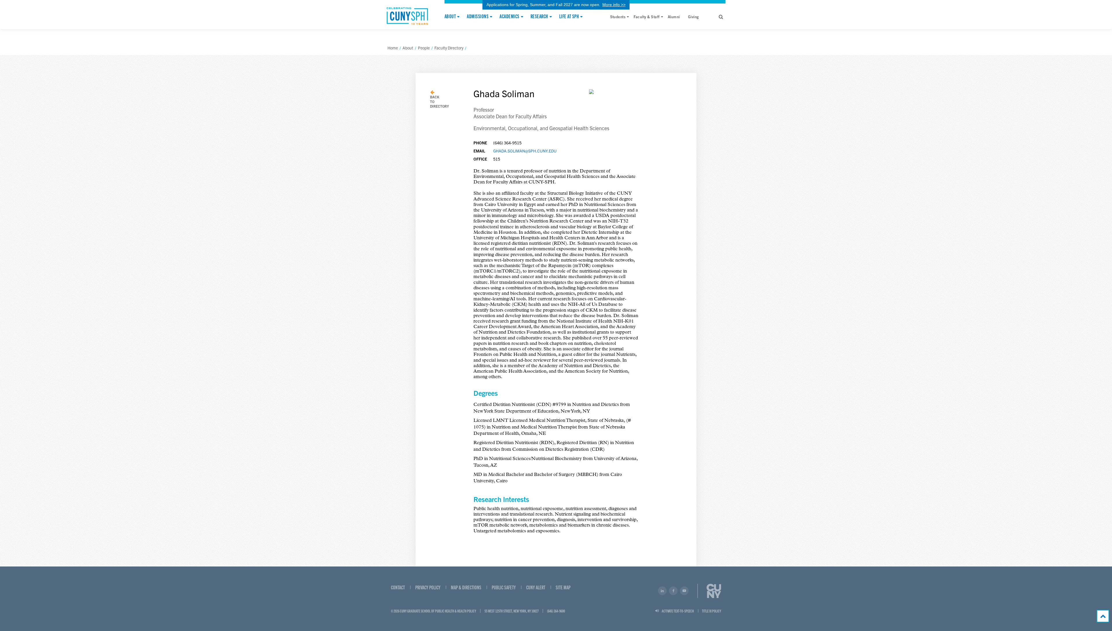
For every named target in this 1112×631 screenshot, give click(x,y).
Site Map (563, 587)
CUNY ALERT (535, 587)
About (450, 16)
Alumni (674, 16)
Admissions (478, 16)
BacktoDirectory (439, 101)
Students (618, 16)
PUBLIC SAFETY (504, 587)
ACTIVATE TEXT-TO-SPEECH (678, 610)
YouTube (684, 590)
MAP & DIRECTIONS (466, 587)
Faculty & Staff (646, 16)
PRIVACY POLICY (427, 587)
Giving (693, 16)
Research (539, 16)
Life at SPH (569, 16)
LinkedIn (662, 590)
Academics (509, 16)
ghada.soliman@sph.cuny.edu (525, 150)
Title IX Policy (711, 610)
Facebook (673, 590)
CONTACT (398, 587)
